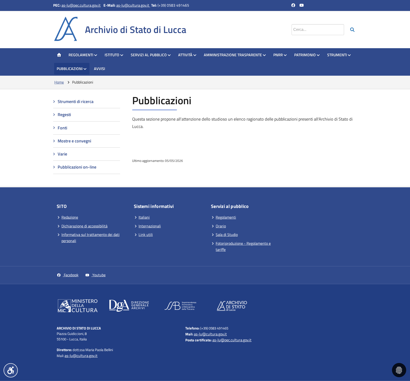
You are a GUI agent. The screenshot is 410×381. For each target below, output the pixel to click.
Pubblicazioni (70, 68)
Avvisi (99, 68)
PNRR (278, 55)
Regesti (64, 114)
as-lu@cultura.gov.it (133, 5)
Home (59, 82)
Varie (62, 154)
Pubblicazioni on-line (77, 167)
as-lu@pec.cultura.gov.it (81, 5)
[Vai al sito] (78, 306)
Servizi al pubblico (149, 55)
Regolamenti (81, 55)
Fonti (62, 128)
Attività (185, 55)
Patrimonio (305, 55)
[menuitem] (59, 55)
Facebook (71, 275)
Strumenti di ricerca (75, 101)
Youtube (98, 275)
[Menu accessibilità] (11, 370)
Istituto (112, 55)
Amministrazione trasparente (233, 55)
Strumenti (337, 55)
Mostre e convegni (74, 141)
